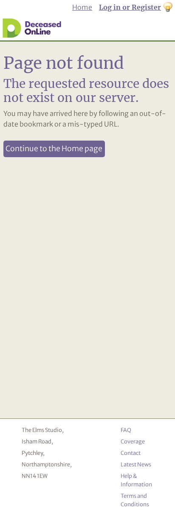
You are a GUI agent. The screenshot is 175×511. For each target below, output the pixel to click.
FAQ (126, 429)
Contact (131, 452)
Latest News (136, 464)
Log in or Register (130, 7)
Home (82, 7)
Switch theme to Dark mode (168, 7)
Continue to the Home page (54, 148)
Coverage (133, 441)
